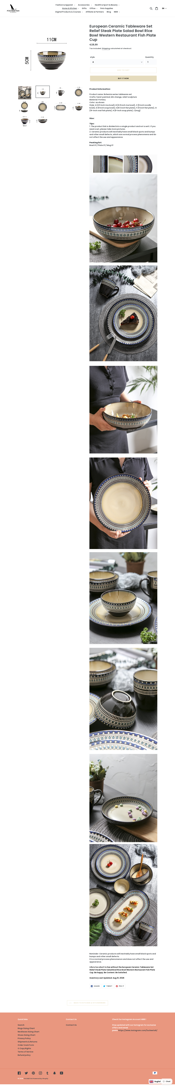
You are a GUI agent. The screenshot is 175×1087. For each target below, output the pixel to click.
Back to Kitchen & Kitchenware (89, 1003)
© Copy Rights (24, 1048)
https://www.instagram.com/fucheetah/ (137, 1030)
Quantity (149, 57)
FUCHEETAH (28, 1078)
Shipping (106, 48)
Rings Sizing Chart (26, 1028)
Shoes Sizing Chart (26, 1035)
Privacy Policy (24, 1038)
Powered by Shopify (40, 1078)
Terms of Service (25, 1051)
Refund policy (24, 1055)
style (92, 57)
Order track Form (26, 1045)
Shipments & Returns (27, 1041)
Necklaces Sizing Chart (28, 1031)
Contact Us (71, 1025)
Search (21, 1025)
